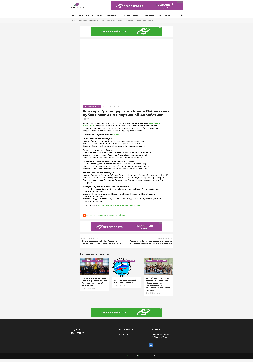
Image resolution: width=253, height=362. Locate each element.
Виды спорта (77, 15)
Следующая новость (163, 238)
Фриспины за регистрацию (107, 355)
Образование (148, 15)
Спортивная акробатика (85, 20)
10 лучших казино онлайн (146, 355)
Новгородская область (116, 215)
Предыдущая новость (90, 238)
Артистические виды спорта (96, 215)
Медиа (136, 15)
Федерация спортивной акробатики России (119, 205)
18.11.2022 (89, 119)
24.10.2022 (87, 288)
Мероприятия (165, 15)
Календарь (125, 15)
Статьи (99, 15)
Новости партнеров (92, 355)
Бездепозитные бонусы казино (127, 355)
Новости (89, 15)
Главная (72, 20)
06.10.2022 (119, 285)
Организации (110, 15)
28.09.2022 (151, 293)
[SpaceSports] (77, 5)
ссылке (115, 135)
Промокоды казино (161, 355)
